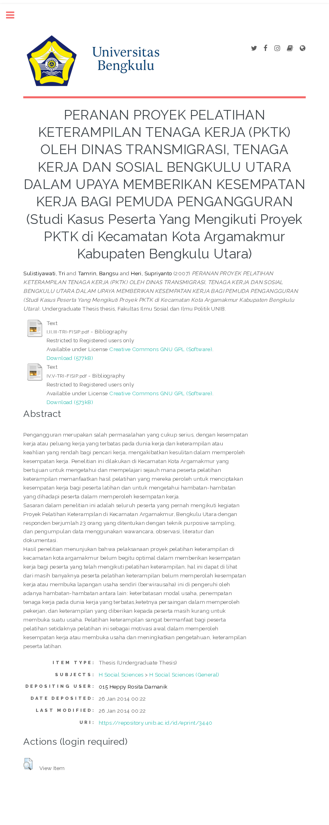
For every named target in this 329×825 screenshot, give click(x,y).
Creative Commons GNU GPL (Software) (160, 349)
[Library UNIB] (302, 48)
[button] (27, 764)
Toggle (14, 15)
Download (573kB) (70, 402)
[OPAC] (290, 48)
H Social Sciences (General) (184, 674)
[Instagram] (277, 48)
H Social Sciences (121, 674)
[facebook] (266, 48)
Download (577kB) (70, 358)
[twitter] (254, 48)
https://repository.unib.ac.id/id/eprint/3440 (156, 722)
